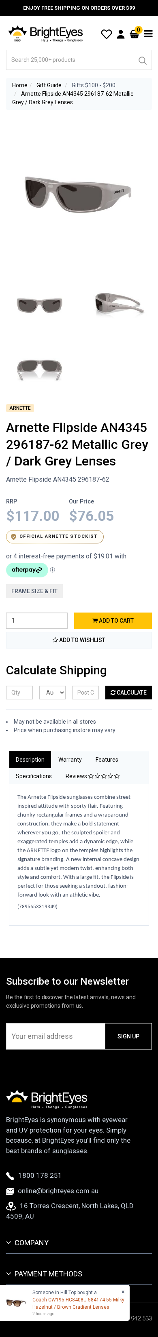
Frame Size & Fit (34, 591)
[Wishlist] (106, 33)
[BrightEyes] (45, 33)
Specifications (34, 776)
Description (30, 759)
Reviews (77, 776)
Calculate (131, 692)
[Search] (142, 60)
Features (107, 759)
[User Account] (120, 34)
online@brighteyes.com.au (58, 1191)
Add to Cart (116, 620)
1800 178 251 (40, 1175)
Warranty (70, 759)
